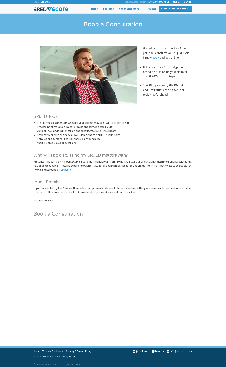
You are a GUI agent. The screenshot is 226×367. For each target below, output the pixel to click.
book (155, 57)
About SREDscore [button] (129, 8)
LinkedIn (66, 169)
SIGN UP (176, 2)
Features (108, 8)
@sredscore (142, 351)
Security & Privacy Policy (79, 351)
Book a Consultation (158, 2)
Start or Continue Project (176, 8)
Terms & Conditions (52, 351)
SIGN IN (187, 2)
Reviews (151, 8)
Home (94, 8)
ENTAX (72, 356)
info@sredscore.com (181, 351)
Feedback (45, 2)
